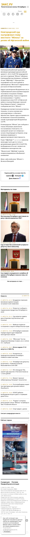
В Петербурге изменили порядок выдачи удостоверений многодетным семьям (14, 333)
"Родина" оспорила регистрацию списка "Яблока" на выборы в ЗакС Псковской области (15, 402)
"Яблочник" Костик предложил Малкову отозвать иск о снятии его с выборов (15, 341)
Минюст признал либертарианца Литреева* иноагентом (14, 379)
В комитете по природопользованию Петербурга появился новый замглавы (12, 355)
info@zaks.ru (17, 510)
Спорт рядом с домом (20, 409)
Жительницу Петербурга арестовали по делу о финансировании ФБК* (15, 217)
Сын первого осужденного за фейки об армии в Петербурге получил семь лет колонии (14, 275)
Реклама (15, 482)
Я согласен (7, 531)
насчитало (17, 140)
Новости (4, 28)
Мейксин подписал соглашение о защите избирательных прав (15, 325)
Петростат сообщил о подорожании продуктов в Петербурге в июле (14, 310)
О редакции (5, 482)
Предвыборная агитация (10, 484)
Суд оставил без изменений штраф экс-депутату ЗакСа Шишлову (15, 245)
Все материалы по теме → (15, 281)
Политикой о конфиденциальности (10, 529)
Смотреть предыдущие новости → (15, 413)
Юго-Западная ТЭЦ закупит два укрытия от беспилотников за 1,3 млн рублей (14, 372)
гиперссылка (18, 494)
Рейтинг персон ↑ (15, 420)
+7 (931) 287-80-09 (6, 510)
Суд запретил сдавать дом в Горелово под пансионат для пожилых (14, 318)
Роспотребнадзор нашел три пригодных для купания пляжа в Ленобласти (15, 386)
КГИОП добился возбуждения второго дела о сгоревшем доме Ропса (14, 394)
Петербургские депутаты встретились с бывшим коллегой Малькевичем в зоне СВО (15, 363)
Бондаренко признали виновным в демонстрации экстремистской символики (14, 302)
